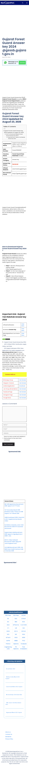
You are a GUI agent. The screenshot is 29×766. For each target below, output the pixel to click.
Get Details (22, 380)
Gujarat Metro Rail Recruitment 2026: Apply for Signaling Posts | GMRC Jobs (14, 534)
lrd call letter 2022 (10, 668)
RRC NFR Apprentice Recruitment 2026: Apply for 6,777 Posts (14, 505)
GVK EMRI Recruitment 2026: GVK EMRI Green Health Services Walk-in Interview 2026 (14, 549)
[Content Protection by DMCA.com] (6, 339)
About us (8, 732)
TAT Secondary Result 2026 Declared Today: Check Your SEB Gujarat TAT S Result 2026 (14, 511)
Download (22, 386)
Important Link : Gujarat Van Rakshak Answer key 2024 (16, 138)
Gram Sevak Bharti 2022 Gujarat (14, 686)
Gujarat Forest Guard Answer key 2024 (15, 342)
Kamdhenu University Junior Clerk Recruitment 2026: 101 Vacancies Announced (14, 526)
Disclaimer (8, 736)
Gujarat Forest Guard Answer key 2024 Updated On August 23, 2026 (14, 131)
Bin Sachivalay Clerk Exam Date (14, 694)
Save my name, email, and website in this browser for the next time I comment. (14, 438)
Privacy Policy (9, 739)
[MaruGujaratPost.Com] (7, 3)
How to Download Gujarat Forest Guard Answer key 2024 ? (14, 134)
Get (20, 392)
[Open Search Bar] (22, 3)
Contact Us (8, 734)
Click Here (22, 325)
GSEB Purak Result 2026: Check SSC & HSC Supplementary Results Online (14, 519)
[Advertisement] (14, 22)
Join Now (22, 62)
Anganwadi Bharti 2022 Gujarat (14, 712)
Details (24, 392)
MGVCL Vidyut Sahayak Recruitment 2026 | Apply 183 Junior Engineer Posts (13, 541)
